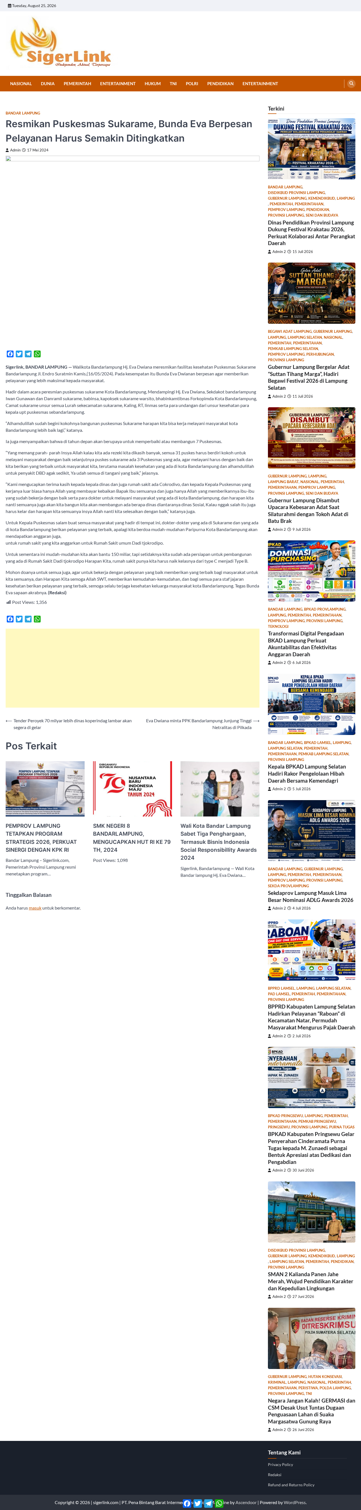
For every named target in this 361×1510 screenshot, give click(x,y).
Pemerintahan (309, 204)
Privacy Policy (280, 1464)
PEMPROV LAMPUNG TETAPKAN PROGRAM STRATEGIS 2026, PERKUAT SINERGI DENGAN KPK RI (41, 838)
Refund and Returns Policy (291, 1484)
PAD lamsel (279, 994)
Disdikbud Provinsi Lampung (296, 193)
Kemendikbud (321, 198)
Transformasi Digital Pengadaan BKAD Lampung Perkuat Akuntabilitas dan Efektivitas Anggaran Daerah (306, 643)
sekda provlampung (288, 886)
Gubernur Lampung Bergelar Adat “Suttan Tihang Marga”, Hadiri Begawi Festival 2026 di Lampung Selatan (308, 377)
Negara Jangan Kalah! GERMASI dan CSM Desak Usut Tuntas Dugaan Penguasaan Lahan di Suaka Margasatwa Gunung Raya (311, 1411)
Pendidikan (220, 83)
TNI (173, 83)
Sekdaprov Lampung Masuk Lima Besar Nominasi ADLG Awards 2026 (310, 896)
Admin (15, 150)
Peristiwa (308, 1388)
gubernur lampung (287, 198)
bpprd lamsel (281, 988)
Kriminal (277, 1382)
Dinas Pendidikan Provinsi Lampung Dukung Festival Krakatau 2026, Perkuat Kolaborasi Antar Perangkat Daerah (311, 232)
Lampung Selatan (305, 337)
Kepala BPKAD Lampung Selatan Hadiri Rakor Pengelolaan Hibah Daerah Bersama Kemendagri (307, 773)
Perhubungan (320, 354)
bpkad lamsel (317, 743)
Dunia (48, 83)
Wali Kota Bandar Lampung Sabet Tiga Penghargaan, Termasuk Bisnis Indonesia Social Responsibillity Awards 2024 (218, 842)
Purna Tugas (342, 1127)
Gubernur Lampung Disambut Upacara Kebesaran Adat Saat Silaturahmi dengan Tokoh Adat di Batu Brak (308, 510)
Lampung (346, 198)
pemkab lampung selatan (293, 349)
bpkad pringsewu (285, 1116)
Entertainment (118, 83)
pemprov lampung (286, 210)
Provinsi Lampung (286, 215)
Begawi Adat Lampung (290, 331)
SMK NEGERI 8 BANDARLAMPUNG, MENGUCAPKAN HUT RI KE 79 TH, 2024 (132, 838)
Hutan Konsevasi (325, 1377)
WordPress (295, 1502)
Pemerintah (77, 83)
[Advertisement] (132, 668)
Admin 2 (279, 252)
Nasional (21, 83)
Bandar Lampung (23, 113)
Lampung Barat (283, 482)
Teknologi (278, 626)
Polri (192, 83)
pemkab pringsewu (317, 1121)
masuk (35, 907)
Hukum (153, 83)
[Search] (351, 84)
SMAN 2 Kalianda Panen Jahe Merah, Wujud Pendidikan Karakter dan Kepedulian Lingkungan (310, 1281)
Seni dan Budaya (322, 215)
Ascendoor (246, 1502)
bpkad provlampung (324, 609)
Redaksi (274, 1474)
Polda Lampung (335, 1388)
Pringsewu (279, 1127)
